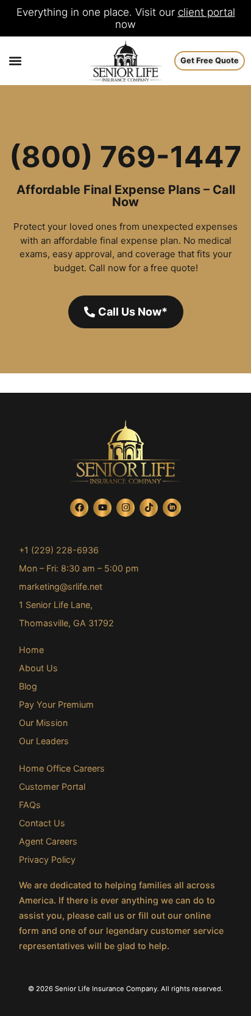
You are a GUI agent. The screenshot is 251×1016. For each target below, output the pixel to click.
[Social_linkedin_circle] (172, 508)
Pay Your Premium (56, 704)
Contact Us (42, 823)
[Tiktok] (149, 508)
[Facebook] (79, 508)
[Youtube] (102, 508)
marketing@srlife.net (60, 586)
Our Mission (43, 722)
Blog (28, 686)
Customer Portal (52, 786)
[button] (15, 61)
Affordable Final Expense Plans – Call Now (125, 195)
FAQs (30, 805)
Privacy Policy (47, 859)
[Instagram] (125, 508)
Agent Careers (48, 841)
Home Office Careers (62, 768)
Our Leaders (44, 741)
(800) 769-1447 (125, 157)
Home (31, 650)
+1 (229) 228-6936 (59, 550)
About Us (38, 668)
